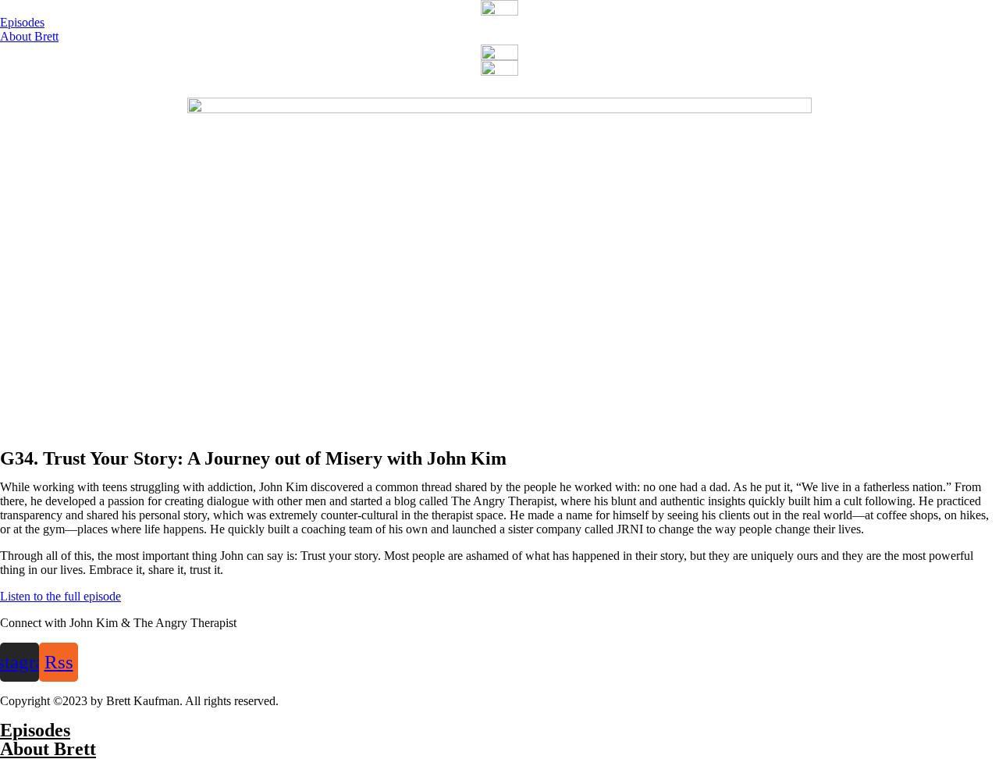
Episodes (35, 730)
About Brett (48, 749)
